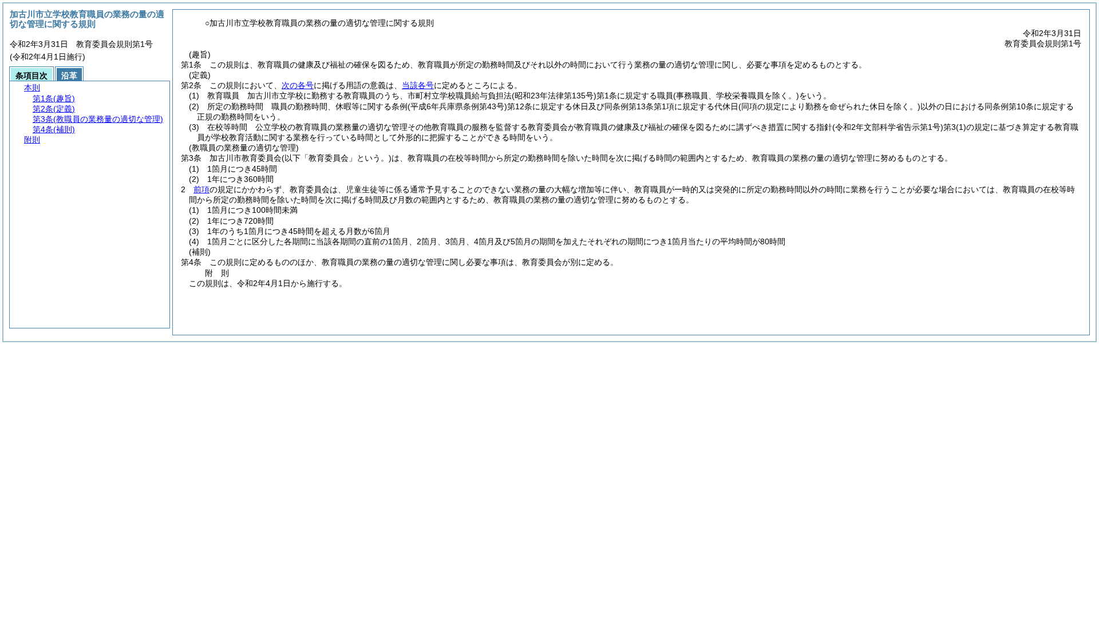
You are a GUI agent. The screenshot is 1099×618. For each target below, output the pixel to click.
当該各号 (418, 85)
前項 (201, 189)
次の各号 (298, 85)
